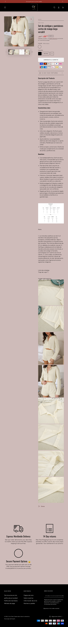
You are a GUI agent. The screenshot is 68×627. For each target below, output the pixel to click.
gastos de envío (53, 38)
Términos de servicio (10, 595)
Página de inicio (29, 595)
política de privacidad (10, 598)
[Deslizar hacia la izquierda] (5, 1)
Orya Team (41, 22)
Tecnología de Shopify (9, 618)
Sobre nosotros (28, 598)
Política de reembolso (11, 601)
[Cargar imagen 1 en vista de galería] (10, 52)
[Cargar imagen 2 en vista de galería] (16, 52)
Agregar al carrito (51, 59)
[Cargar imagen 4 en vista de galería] (27, 52)
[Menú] (5, 7)
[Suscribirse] (63, 596)
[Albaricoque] (39, 46)
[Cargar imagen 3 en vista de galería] (21, 52)
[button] (54, 7)
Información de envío (30, 601)
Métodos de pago (9, 603)
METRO (46, 53)
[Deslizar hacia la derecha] (62, 1)
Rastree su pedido (29, 603)
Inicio (39, 19)
